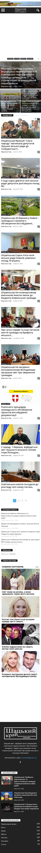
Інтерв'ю (10, 59)
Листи (3, 827)
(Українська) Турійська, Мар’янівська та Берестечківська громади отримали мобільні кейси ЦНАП (18, 516)
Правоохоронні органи (8, 824)
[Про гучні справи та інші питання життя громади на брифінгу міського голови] (20, 317)
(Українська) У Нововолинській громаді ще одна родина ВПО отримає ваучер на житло (20, 541)
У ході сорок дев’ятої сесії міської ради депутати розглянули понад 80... (20, 183)
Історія (17, 59)
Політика (4, 838)
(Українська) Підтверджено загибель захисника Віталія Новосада (20, 525)
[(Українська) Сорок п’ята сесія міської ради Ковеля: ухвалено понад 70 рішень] (20, 243)
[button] (37, 10)
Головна (17, 115)
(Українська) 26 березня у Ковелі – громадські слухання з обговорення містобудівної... (20, 221)
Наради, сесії (6, 137)
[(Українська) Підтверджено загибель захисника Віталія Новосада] (7, 796)
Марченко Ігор (6, 86)
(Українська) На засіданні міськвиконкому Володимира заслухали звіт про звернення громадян (18, 371)
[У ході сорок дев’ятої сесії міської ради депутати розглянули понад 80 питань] (20, 168)
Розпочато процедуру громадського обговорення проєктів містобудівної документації (16, 411)
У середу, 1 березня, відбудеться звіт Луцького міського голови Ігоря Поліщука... (19, 450)
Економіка (4, 841)
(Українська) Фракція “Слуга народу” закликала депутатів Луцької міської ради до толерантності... (17, 144)
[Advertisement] (20, 34)
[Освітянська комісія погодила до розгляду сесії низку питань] (20, 472)
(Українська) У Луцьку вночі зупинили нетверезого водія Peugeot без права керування (20, 533)
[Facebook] (20, 762)
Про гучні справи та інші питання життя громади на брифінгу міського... (20, 332)
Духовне (30, 59)
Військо (23, 59)
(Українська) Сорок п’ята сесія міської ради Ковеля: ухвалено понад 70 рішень (18, 258)
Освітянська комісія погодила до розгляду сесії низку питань (19, 486)
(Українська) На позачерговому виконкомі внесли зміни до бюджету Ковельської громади (18, 295)
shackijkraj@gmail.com (29, 758)
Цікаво (3, 831)
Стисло (3, 844)
